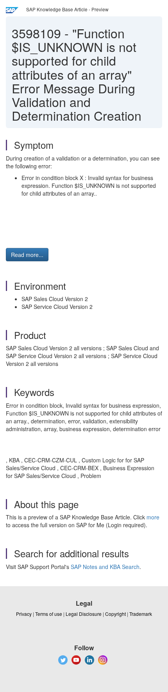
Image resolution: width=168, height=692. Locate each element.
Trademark (140, 613)
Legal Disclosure (84, 613)
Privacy (24, 613)
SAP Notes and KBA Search (105, 567)
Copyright (115, 613)
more (153, 517)
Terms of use (48, 613)
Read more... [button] (27, 255)
